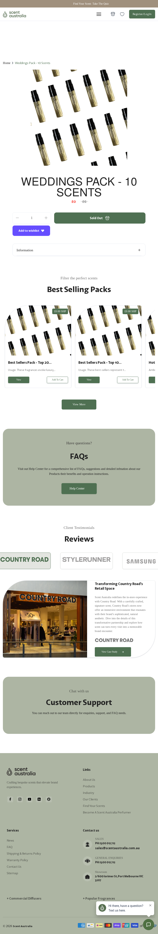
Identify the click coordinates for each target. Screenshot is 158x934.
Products (89, 786)
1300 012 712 (107, 843)
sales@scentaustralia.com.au (117, 848)
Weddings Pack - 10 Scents (32, 63)
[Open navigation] (99, 14)
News (10, 840)
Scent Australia (22, 926)
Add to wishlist (28, 230)
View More (79, 404)
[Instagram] (19, 799)
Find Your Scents (94, 806)
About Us (89, 780)
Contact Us (14, 866)
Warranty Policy (17, 860)
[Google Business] (48, 799)
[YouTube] (29, 799)
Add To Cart (57, 379)
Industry (88, 793)
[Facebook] (10, 799)
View (18, 379)
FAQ (10, 847)
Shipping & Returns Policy (24, 853)
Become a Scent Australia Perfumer (107, 812)
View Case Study (109, 651)
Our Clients (90, 799)
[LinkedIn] (39, 799)
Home (6, 63)
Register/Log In (142, 14)
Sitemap (12, 873)
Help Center (77, 488)
